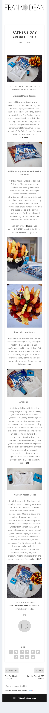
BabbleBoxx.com (20, 605)
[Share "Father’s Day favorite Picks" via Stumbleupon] (21, 657)
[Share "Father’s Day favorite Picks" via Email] (27, 657)
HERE (27, 463)
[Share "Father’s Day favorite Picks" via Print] (32, 657)
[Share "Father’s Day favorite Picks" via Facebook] (11, 652)
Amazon (24, 137)
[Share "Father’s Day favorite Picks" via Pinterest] (32, 652)
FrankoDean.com (28, 698)
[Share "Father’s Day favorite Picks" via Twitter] (16, 652)
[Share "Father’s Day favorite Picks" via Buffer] (16, 657)
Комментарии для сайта (19, 690)
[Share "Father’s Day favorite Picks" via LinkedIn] (38, 652)
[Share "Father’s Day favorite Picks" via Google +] (21, 652)
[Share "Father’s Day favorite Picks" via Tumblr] (27, 652)
